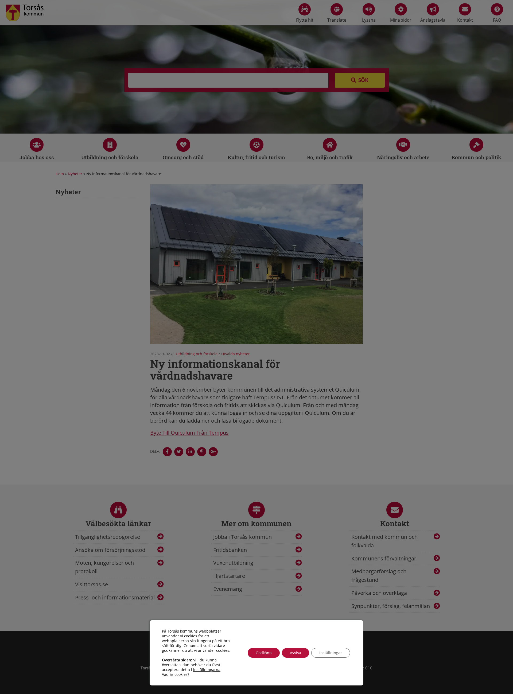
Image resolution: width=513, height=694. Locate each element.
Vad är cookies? (175, 674)
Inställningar (330, 652)
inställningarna (206, 669)
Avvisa (295, 652)
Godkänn (264, 652)
